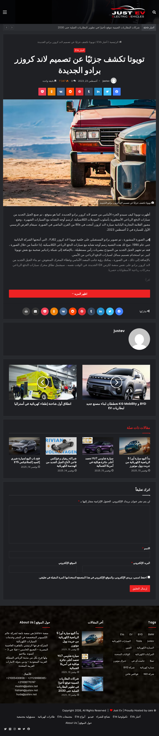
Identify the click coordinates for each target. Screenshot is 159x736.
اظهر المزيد (80, 293)
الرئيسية (114, 41)
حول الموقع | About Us (79, 722)
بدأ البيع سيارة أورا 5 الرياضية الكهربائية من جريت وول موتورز (137, 462)
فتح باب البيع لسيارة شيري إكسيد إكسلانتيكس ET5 (25, 460)
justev (106, 80)
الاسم (146, 548)
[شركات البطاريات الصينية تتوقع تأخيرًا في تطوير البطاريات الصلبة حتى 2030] (92, 684)
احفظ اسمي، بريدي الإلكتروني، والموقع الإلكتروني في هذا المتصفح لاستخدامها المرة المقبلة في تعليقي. (93, 577)
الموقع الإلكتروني (68, 562)
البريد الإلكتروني (140, 562)
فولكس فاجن (131, 674)
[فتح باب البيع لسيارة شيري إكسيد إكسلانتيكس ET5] (24, 446)
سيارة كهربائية (147, 667)
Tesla (139, 641)
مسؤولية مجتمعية (26, 716)
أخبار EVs (102, 41)
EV (131, 634)
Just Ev (117, 710)
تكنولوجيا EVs (120, 716)
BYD (140, 634)
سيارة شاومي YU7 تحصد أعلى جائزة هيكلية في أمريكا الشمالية (99, 462)
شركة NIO (149, 674)
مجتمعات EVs (64, 716)
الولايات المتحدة (122, 654)
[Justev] (128, 12)
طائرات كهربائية (46, 716)
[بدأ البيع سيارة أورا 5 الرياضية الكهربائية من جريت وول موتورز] (134, 446)
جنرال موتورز (119, 660)
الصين (128, 647)
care (150, 710)
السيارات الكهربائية (121, 641)
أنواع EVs (80, 716)
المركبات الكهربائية (144, 654)
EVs (122, 634)
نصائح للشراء (103, 716)
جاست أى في (137, 660)
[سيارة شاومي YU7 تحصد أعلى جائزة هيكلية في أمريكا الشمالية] (97, 446)
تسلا (152, 660)
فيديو (90, 716)
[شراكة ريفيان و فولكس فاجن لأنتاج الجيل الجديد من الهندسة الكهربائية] (61, 446)
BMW (151, 634)
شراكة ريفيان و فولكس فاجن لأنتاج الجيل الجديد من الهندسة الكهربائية (102, 27)
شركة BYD (129, 667)
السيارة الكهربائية (145, 647)
